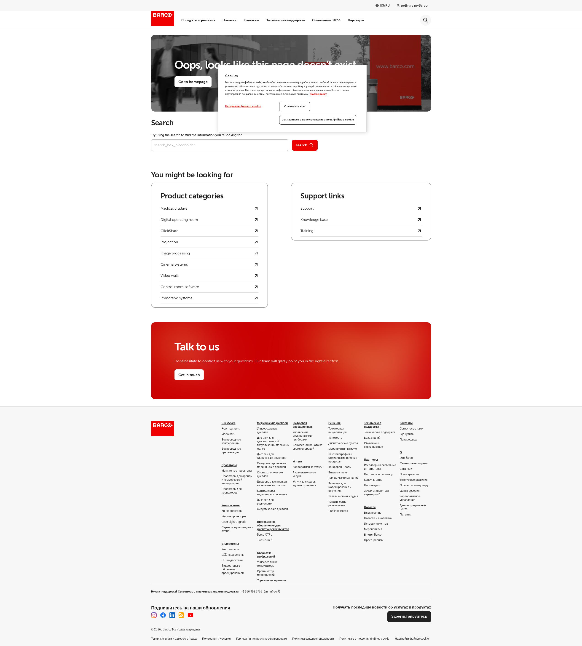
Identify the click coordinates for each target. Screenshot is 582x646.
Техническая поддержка (285, 20)
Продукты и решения (198, 20)
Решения (334, 423)
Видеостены (230, 543)
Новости (229, 20)
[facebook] (163, 615)
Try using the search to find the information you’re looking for (196, 135)
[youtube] (190, 615)
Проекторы (229, 465)
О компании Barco (326, 20)
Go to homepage (193, 82)
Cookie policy (318, 94)
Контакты (251, 20)
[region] (292, 99)
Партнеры (356, 20)
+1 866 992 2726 (260, 591)
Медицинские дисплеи (272, 423)
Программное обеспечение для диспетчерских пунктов (273, 525)
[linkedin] (172, 615)
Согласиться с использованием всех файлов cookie (318, 119)
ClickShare (229, 423)
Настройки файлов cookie (243, 106)
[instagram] (154, 615)
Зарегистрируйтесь (409, 616)
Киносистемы (231, 505)
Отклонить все (294, 106)
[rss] (181, 615)
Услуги (297, 461)
